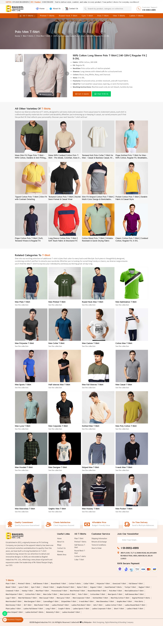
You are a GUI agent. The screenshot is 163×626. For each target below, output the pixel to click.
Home (42, 9)
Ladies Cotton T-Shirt (113, 605)
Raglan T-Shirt (144, 587)
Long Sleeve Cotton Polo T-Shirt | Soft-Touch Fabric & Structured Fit (63, 239)
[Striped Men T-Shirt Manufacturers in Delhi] (98, 448)
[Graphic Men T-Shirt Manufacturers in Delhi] (64, 490)
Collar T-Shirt (79, 559)
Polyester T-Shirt (103, 583)
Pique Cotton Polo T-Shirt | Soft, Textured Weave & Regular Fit (29, 239)
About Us (56, 9)
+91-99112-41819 (149, 10)
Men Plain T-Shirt (22, 302)
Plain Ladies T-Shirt (13, 609)
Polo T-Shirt (102, 16)
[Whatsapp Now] (4, 613)
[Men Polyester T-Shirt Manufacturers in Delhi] (31, 324)
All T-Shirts (28, 16)
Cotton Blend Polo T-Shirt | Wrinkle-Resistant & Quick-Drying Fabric (97, 239)
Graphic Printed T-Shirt (65, 587)
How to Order (97, 548)
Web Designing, (99, 622)
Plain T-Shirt (78, 538)
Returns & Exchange (99, 542)
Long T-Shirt (50, 609)
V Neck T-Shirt (48, 587)
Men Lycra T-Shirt (22, 426)
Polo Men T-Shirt (43, 36)
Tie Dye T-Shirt (130, 587)
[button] (67, 74)
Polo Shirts (139, 601)
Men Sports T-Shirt (23, 385)
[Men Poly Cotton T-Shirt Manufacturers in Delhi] (132, 407)
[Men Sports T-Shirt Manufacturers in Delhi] (31, 366)
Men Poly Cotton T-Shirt (126, 426)
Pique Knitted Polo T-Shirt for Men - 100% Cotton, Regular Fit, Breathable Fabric (131, 156)
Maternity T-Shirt (52, 612)
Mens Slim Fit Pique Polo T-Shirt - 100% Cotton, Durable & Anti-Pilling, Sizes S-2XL (30, 156)
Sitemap (60, 551)
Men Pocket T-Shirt (124, 509)
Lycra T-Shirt (23, 587)
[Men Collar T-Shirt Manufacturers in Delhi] (64, 324)
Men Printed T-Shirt (57, 302)
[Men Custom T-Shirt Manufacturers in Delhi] (98, 324)
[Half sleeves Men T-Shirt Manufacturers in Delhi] (64, 366)
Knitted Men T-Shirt (90, 426)
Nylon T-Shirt (82, 587)
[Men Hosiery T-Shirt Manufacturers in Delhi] (98, 490)
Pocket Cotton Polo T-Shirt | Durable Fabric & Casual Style (131, 198)
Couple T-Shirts (64, 609)
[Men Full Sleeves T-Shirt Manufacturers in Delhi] (98, 366)
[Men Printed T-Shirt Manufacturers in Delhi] (64, 283)
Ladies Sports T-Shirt (81, 609)
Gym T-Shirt (87, 16)
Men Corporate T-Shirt (58, 426)
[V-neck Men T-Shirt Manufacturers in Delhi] (132, 448)
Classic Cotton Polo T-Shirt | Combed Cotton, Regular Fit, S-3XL (132, 239)
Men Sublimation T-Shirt (126, 302)
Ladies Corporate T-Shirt (101, 609)
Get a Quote (83, 94)
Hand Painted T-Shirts (113, 587)
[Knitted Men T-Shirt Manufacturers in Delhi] (98, 407)
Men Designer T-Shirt (57, 467)
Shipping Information (99, 538)
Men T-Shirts (119, 16)
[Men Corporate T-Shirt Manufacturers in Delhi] (64, 407)
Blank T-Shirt (11, 587)
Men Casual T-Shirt (124, 385)
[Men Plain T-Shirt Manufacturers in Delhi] (31, 283)
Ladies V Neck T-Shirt (135, 609)
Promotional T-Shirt (59, 591)
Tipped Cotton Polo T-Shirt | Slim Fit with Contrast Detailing (31, 198)
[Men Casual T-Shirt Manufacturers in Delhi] (132, 366)
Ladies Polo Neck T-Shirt (81, 605)
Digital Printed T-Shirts (141, 598)
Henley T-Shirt (27, 591)
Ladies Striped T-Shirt (14, 612)
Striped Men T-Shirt (90, 467)
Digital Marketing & (112, 622)
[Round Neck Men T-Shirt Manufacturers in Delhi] (98, 283)
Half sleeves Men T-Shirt (59, 385)
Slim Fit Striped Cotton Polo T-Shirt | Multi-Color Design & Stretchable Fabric (98, 198)
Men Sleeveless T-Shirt (25, 509)
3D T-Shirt (28, 605)
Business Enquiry (14, 619)
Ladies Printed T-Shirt (60, 605)
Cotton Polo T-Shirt (32, 594)
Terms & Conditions (99, 545)
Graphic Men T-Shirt (57, 509)
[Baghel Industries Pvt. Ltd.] (15, 8)
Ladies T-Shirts (136, 16)
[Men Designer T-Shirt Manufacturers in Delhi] (64, 448)
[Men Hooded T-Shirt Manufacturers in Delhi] (31, 448)
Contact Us (73, 9)
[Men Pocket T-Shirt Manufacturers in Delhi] (132, 490)
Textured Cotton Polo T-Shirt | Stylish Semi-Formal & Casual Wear (64, 198)
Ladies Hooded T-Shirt (71, 612)
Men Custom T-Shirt (90, 343)
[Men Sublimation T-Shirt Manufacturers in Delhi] (132, 283)
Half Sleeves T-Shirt (79, 546)
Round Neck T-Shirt (68, 16)
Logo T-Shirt (11, 598)
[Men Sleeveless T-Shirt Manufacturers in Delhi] (31, 490)
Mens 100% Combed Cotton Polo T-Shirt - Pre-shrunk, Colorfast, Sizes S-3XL (64, 156)
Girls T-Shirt (98, 605)
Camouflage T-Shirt (50, 601)
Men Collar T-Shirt (56, 343)
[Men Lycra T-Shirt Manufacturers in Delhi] (31, 407)
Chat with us (102, 94)
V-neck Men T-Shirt (124, 467)
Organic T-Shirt (96, 587)
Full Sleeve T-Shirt (136, 583)
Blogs (59, 545)
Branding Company (126, 622)
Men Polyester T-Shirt (24, 343)
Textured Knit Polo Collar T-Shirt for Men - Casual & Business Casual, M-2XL (97, 156)
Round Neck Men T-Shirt (92, 302)
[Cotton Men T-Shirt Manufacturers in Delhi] (132, 324)
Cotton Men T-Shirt (124, 343)
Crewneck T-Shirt (12, 591)
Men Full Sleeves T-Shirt (92, 385)
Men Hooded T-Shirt (24, 467)
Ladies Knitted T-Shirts (34, 612)
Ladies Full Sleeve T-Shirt (33, 609)
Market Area (61, 554)
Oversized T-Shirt (119, 583)
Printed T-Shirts (47, 16)
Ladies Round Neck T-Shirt (135, 605)
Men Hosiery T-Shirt (91, 509)
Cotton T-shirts (80, 556)
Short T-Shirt (119, 609)
